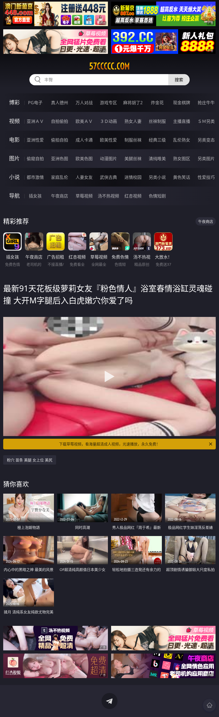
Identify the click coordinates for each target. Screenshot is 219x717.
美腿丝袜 (133, 159)
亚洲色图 (59, 159)
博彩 (14, 102)
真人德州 (59, 103)
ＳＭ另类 (206, 121)
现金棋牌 (181, 103)
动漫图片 (108, 159)
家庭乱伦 (59, 177)
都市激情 (35, 177)
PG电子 (35, 103)
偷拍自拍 (59, 140)
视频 (14, 121)
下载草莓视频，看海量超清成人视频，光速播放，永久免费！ (109, 443)
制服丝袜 (133, 140)
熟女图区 (181, 159)
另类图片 (206, 159)
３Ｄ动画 (108, 121)
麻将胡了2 (133, 103)
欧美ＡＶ (84, 121)
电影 (14, 139)
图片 (14, 158)
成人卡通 (84, 140)
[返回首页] (209, 705)
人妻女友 (84, 177)
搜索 (179, 80)
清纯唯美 (157, 159)
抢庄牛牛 (206, 103)
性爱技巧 (206, 177)
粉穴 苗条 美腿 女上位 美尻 (29, 459)
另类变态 (206, 140)
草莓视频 (84, 196)
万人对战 (84, 103)
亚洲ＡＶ (35, 121)
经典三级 (157, 140)
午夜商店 (59, 196)
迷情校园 (133, 177)
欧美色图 (84, 159)
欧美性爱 (108, 140)
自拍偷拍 (59, 121)
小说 (14, 177)
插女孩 (35, 196)
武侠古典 (108, 177)
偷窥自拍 (35, 159)
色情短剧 (157, 196)
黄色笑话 (181, 177)
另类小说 (157, 177)
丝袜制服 (157, 121)
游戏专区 (108, 103)
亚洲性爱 (35, 140)
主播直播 (181, 121)
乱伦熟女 (181, 140)
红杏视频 (133, 196)
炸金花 (157, 103)
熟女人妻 (133, 121)
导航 (14, 195)
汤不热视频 (108, 196)
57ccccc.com (109, 66)
